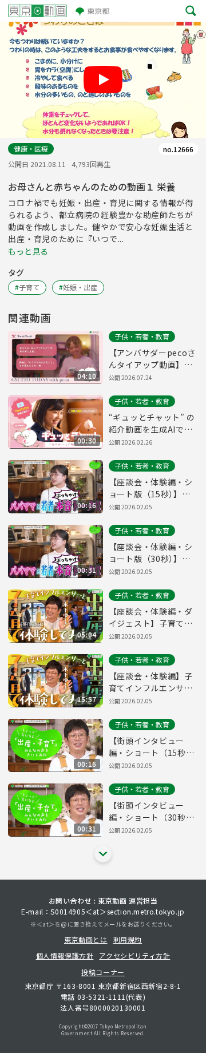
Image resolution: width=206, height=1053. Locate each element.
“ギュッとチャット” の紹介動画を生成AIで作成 (152, 423)
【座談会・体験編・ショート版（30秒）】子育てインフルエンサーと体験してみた (151, 553)
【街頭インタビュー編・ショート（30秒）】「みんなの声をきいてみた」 (153, 811)
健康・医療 (31, 148)
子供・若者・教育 (141, 336)
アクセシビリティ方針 (134, 955)
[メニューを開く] (191, 11)
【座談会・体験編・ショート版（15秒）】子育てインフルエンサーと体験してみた (151, 488)
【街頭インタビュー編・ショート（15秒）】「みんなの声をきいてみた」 (153, 747)
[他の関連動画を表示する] (103, 853)
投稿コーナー (103, 972)
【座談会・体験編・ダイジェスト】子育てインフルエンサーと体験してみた (151, 617)
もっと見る (28, 251)
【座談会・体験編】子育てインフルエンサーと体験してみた (151, 682)
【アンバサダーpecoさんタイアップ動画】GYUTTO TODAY (152, 359)
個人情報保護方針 (65, 955)
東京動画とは (86, 939)
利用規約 (127, 939)
